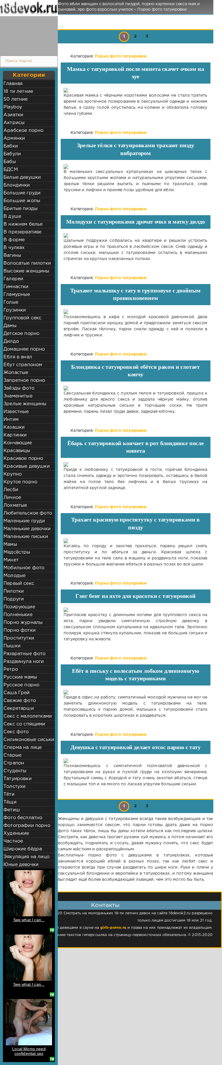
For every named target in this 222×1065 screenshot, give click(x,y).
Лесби (10, 490)
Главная (13, 84)
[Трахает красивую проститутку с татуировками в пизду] (136, 541)
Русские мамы (20, 677)
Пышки (12, 646)
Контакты (105, 905)
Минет (10, 560)
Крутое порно (20, 482)
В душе (12, 216)
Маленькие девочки (27, 529)
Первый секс (18, 583)
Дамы (9, 326)
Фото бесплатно (22, 818)
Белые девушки (22, 177)
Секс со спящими (24, 724)
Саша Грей (16, 693)
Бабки (10, 146)
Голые (10, 302)
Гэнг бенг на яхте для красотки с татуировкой (135, 596)
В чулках (14, 248)
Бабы (9, 162)
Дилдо (11, 341)
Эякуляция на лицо (26, 857)
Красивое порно (23, 458)
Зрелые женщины (24, 404)
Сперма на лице (22, 747)
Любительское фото (27, 513)
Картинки (15, 435)
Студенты (14, 771)
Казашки (14, 427)
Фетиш (11, 810)
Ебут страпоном (22, 365)
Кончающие (17, 443)
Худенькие (16, 833)
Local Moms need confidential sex (29, 1051)
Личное (12, 497)
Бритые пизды (20, 209)
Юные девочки (20, 865)
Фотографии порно (26, 825)
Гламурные (16, 294)
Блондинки (16, 185)
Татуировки (17, 779)
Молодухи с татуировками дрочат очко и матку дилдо (135, 221)
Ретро (10, 669)
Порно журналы (22, 622)
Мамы (10, 544)
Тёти (8, 794)
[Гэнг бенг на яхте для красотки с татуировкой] (136, 609)
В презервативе (22, 232)
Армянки (14, 138)
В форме (14, 240)
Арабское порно (23, 130)
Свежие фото (19, 701)
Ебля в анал (17, 357)
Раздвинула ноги (23, 661)
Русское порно (21, 685)
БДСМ (10, 169)
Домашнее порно (24, 349)
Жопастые (15, 373)
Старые (12, 755)
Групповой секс (22, 318)
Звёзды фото (18, 388)
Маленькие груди (24, 521)
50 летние (15, 99)
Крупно (12, 474)
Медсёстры (16, 552)
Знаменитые (17, 396)
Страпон (13, 763)
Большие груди (21, 193)
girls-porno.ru (113, 927)
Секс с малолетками (27, 716)
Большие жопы (21, 201)
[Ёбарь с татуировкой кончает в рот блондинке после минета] (136, 464)
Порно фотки (19, 630)
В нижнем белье (22, 224)
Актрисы (14, 123)
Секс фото (16, 732)
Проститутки (18, 638)
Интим (10, 419)
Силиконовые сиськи (28, 740)
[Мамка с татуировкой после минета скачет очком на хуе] (136, 90)
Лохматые (15, 505)
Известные (16, 412)
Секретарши (18, 708)
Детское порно (21, 333)
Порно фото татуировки (121, 56)
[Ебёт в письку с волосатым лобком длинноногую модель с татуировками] (136, 692)
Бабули (12, 154)
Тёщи (9, 802)
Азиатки (13, 115)
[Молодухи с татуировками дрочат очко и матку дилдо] (136, 235)
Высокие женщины (26, 271)
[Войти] (27, 34)
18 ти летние (18, 91)
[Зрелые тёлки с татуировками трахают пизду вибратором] (136, 166)
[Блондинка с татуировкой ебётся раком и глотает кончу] (136, 388)
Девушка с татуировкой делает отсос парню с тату (135, 747)
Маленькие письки (25, 537)
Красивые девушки (26, 466)
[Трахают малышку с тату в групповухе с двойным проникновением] (136, 311)
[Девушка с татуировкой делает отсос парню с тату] (136, 760)
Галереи (13, 279)
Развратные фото (24, 654)
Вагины (12, 255)
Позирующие (19, 607)
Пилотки (13, 591)
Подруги (13, 599)
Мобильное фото (23, 568)
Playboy (12, 107)
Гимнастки (16, 287)
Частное (13, 841)
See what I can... (29, 919)
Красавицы (16, 451)
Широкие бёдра (22, 849)
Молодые (14, 576)
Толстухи (14, 786)
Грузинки (14, 310)
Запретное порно (24, 380)
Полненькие (17, 615)
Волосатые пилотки (27, 263)
